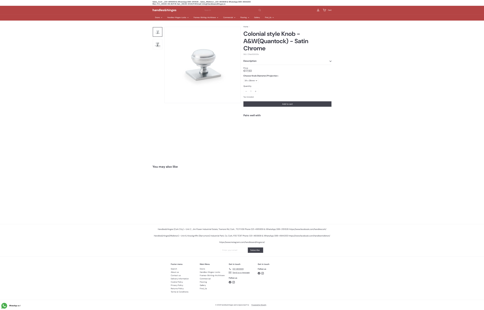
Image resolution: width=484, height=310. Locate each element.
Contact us (176, 275)
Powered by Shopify (258, 305)
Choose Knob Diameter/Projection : (261, 76)
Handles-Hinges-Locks (177, 17)
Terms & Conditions (179, 292)
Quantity (247, 86)
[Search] (260, 10)
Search (174, 269)
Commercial (228, 17)
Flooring (243, 17)
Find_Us (268, 17)
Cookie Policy (177, 282)
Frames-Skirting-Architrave (205, 17)
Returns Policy (177, 288)
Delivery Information (180, 278)
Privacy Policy (177, 285)
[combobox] (233, 10)
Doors (157, 17)
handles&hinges (164, 10)
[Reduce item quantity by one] (246, 91)
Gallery (257, 17)
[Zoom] (202, 65)
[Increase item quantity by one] (255, 91)
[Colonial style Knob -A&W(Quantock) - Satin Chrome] (287, 127)
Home (245, 27)
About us (175, 272)
